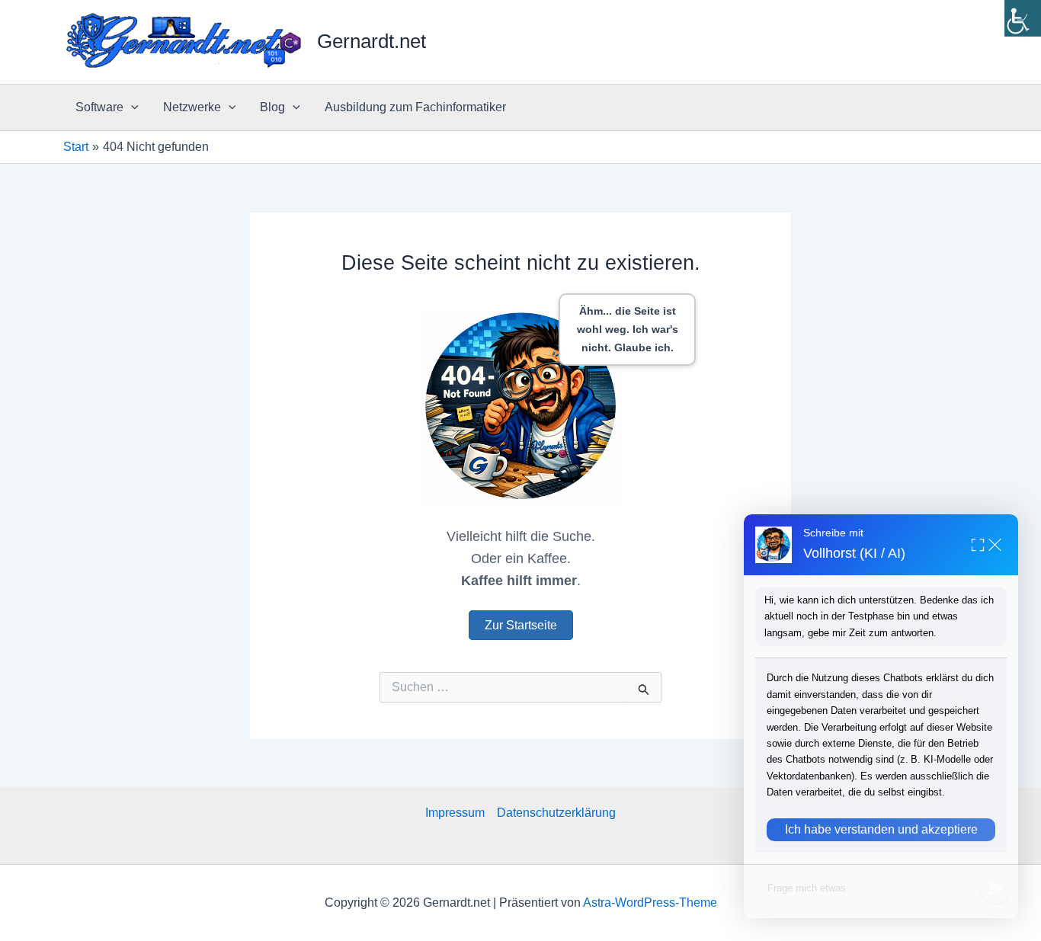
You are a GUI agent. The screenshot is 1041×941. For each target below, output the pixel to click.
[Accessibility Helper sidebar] (1022, 18)
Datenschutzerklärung (556, 812)
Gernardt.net (371, 41)
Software (99, 107)
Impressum (455, 812)
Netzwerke (192, 107)
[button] (131, 107)
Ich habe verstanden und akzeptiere (881, 829)
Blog (272, 107)
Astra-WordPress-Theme (650, 902)
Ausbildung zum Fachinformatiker (415, 107)
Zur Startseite (521, 625)
